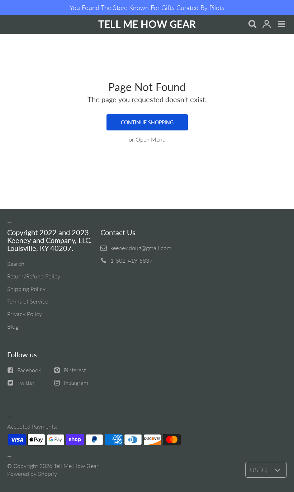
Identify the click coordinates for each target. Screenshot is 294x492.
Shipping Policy (26, 288)
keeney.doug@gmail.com (140, 247)
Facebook (29, 370)
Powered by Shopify (32, 473)
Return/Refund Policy (33, 276)
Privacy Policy (24, 313)
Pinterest (75, 370)
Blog (12, 326)
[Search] (252, 24)
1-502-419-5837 (131, 260)
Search (15, 263)
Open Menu (151, 139)
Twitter (26, 382)
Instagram (76, 382)
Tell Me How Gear (76, 465)
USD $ (259, 470)
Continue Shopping (147, 122)
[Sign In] (266, 24)
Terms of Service (27, 301)
